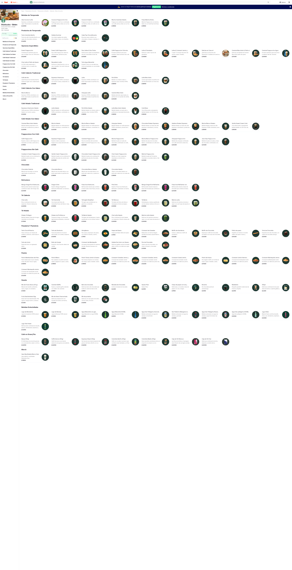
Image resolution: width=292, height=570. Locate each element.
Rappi (22, 11)
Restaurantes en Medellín (43, 11)
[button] (14, 2)
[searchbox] (149, 2)
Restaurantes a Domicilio (31, 11)
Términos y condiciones (168, 7)
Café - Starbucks (5, 30)
